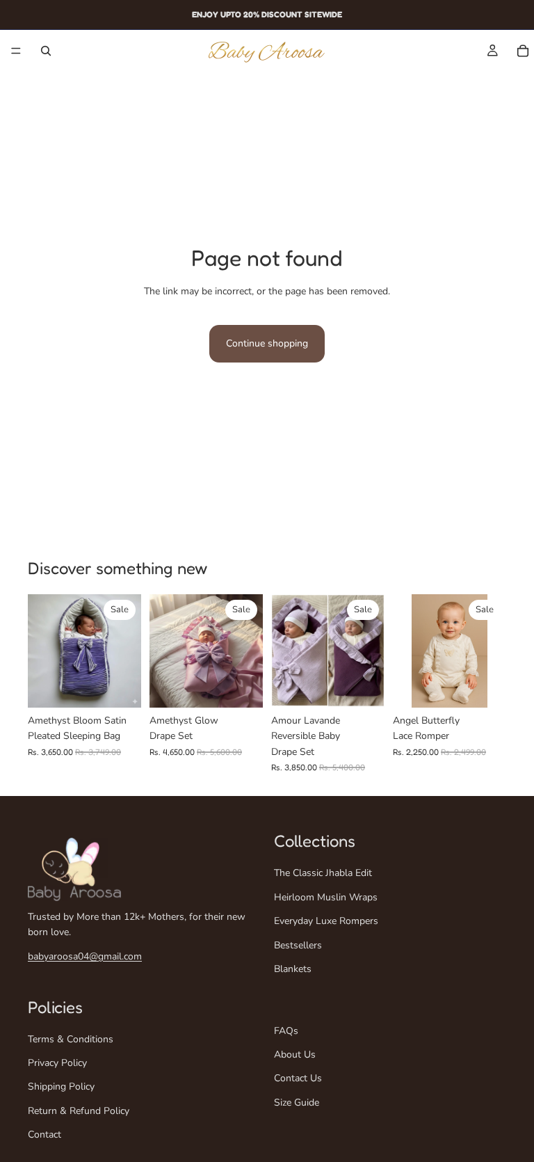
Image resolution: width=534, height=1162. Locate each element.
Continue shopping (267, 343)
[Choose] (484, 686)
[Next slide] (126, 650)
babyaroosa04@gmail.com (85, 956)
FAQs (286, 1030)
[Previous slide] (43, 650)
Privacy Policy (57, 1062)
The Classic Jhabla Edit (323, 873)
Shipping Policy (61, 1086)
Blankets (293, 969)
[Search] (46, 50)
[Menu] (16, 51)
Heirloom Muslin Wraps (326, 897)
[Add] (119, 686)
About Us (295, 1054)
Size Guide (296, 1102)
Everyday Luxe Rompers (326, 921)
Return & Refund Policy (78, 1110)
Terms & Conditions (70, 1039)
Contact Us (298, 1078)
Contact (44, 1134)
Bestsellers (298, 944)
